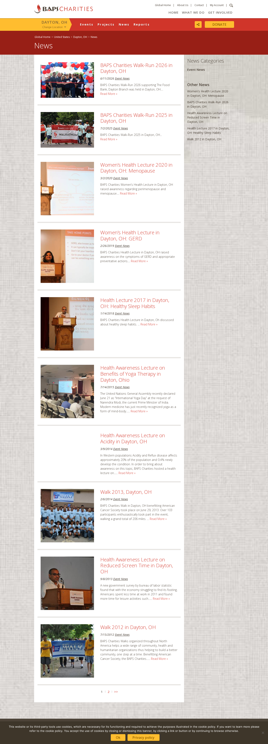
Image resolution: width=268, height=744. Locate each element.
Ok (118, 737)
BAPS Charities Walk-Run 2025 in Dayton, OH (136, 117)
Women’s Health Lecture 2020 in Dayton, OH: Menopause (136, 167)
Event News (122, 78)
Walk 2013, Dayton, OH (126, 491)
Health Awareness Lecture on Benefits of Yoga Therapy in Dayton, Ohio (132, 373)
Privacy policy (144, 737)
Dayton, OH (54, 22)
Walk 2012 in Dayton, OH (128, 627)
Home (174, 12)
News (124, 24)
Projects (106, 24)
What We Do (193, 12)
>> (116, 692)
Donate (219, 24)
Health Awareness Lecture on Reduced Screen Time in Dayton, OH (136, 565)
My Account (217, 5)
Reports (142, 24)
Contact (199, 5)
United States (62, 37)
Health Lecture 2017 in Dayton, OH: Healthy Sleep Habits (134, 303)
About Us (182, 5)
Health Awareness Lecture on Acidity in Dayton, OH (132, 438)
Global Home (163, 5)
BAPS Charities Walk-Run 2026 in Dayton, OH (136, 68)
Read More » (108, 94)
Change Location (52, 26)
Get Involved (220, 12)
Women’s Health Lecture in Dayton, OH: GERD (130, 235)
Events (87, 24)
